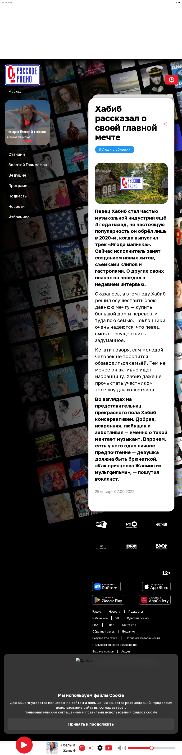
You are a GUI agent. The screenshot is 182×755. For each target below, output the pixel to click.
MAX (95, 625)
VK (117, 618)
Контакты (129, 625)
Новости (115, 611)
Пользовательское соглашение (114, 645)
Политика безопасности (143, 638)
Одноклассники (138, 618)
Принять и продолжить (91, 724)
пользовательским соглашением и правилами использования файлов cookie (91, 712)
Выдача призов (103, 651)
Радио (96, 611)
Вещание (128, 631)
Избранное (100, 618)
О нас (110, 625)
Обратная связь (103, 631)
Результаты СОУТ (105, 638)
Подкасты (135, 611)
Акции (125, 651)
